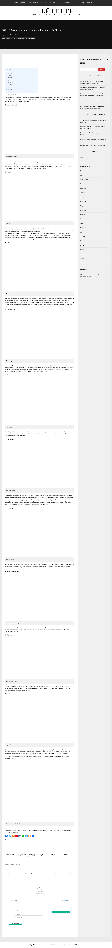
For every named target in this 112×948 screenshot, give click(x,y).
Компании (54, 3)
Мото (81, 232)
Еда (83, 3)
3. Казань (9, 77)
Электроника (66, 3)
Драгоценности (84, 179)
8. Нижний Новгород (12, 86)
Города (76, 3)
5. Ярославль (10, 80)
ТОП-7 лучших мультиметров (96, 145)
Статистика (83, 254)
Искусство (83, 205)
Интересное (33, 3)
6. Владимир (10, 82)
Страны (82, 258)
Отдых (89, 3)
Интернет (83, 201)
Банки (82, 162)
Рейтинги (56, 11)
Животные (83, 188)
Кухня (82, 219)
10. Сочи (10, 89)
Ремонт (82, 249)
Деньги (23, 3)
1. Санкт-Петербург (12, 73)
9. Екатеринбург (11, 87)
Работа (82, 245)
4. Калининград (11, 79)
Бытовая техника (85, 166)
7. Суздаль (9, 84)
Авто (81, 157)
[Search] (96, 3)
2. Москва (9, 75)
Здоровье (82, 192)
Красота (44, 3)
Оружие (82, 236)
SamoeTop (21, 34)
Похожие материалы (13, 91)
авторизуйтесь (66, 900)
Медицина (83, 227)
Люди (16, 3)
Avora (80, 945)
